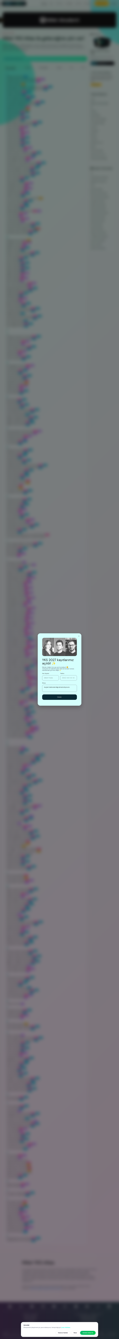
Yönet (75, 1333)
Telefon (62, 673)
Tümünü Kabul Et (88, 1333)
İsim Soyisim (45, 673)
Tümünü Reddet (63, 1333)
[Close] (79, 636)
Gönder (59, 697)
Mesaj (44, 683)
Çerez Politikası (65, 1327)
